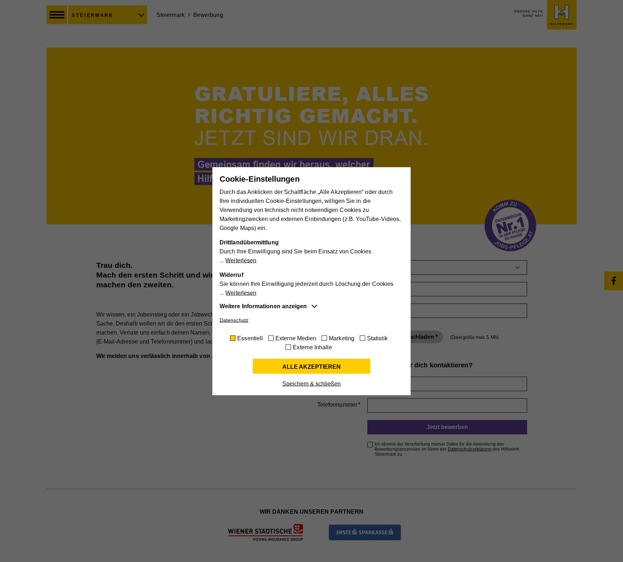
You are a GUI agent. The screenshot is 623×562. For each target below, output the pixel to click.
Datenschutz (234, 320)
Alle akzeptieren (311, 366)
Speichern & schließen (311, 383)
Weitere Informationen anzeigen (263, 306)
